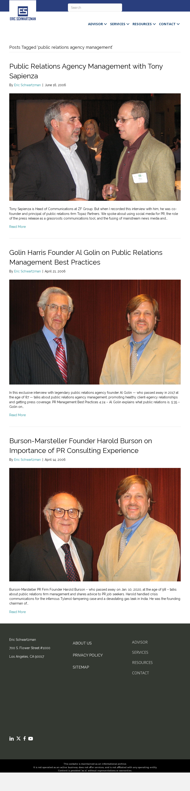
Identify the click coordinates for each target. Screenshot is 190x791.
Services (117, 24)
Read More (17, 227)
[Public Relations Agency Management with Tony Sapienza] (95, 147)
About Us (82, 643)
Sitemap (81, 667)
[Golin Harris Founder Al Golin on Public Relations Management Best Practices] (95, 331)
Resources (142, 24)
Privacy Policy (88, 655)
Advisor (95, 24)
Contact (167, 24)
